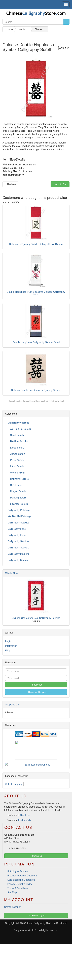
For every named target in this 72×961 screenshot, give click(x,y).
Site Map (12, 892)
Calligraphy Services (18, 541)
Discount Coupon (36, 692)
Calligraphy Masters (18, 553)
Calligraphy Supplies (18, 522)
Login (8, 641)
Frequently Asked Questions (22, 875)
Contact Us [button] (37, 855)
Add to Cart (61, 184)
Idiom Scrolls (17, 466)
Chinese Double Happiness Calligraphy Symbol (36, 390)
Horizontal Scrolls (19, 478)
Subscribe (37, 684)
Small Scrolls (17, 435)
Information (11, 645)
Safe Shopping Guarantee (21, 879)
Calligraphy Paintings (19, 510)
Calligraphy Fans (17, 528)
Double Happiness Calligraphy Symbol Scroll (36, 342)
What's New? (12, 573)
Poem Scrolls (17, 460)
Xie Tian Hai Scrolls (20, 428)
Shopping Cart (12, 704)
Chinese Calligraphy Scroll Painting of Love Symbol (36, 244)
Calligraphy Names (18, 560)
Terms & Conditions (17, 888)
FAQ (7, 650)
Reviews (11, 184)
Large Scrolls (17, 447)
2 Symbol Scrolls (19, 503)
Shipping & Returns (17, 871)
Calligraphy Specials (18, 547)
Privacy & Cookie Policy (19, 884)
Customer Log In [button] (37, 915)
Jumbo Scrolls (17, 453)
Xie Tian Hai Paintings (19, 516)
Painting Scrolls (18, 497)
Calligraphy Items (17, 535)
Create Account (12, 907)
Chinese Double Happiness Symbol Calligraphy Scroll (43, 401)
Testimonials (24, 820)
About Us (24, 815)
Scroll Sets (15, 485)
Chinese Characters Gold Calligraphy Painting (36, 618)
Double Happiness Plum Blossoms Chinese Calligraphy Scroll (36, 293)
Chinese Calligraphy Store (38, 923)
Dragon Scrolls (18, 491)
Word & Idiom (17, 472)
